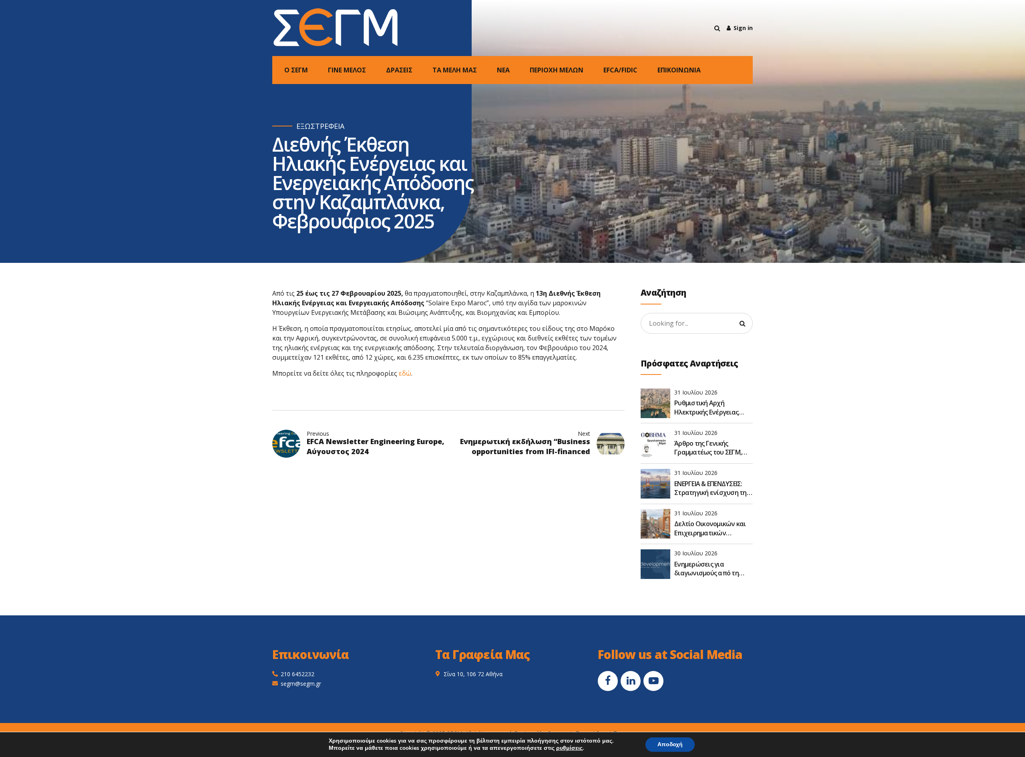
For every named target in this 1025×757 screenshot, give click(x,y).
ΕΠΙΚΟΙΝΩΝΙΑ (679, 70)
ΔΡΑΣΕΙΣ (399, 70)
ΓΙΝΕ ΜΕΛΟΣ (347, 70)
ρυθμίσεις (569, 748)
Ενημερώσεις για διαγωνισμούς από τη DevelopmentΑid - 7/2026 (710, 569)
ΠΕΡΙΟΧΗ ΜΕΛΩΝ (556, 70)
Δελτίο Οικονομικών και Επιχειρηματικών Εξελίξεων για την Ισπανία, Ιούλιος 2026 (710, 528)
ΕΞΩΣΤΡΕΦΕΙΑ (320, 126)
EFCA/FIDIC (620, 70)
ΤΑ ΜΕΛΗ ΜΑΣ (454, 70)
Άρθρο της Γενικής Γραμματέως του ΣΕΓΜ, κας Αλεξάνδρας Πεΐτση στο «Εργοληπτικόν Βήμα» (712, 448)
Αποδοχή (670, 744)
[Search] (717, 28)
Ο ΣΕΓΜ (296, 70)
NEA (503, 70)
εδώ (405, 373)
